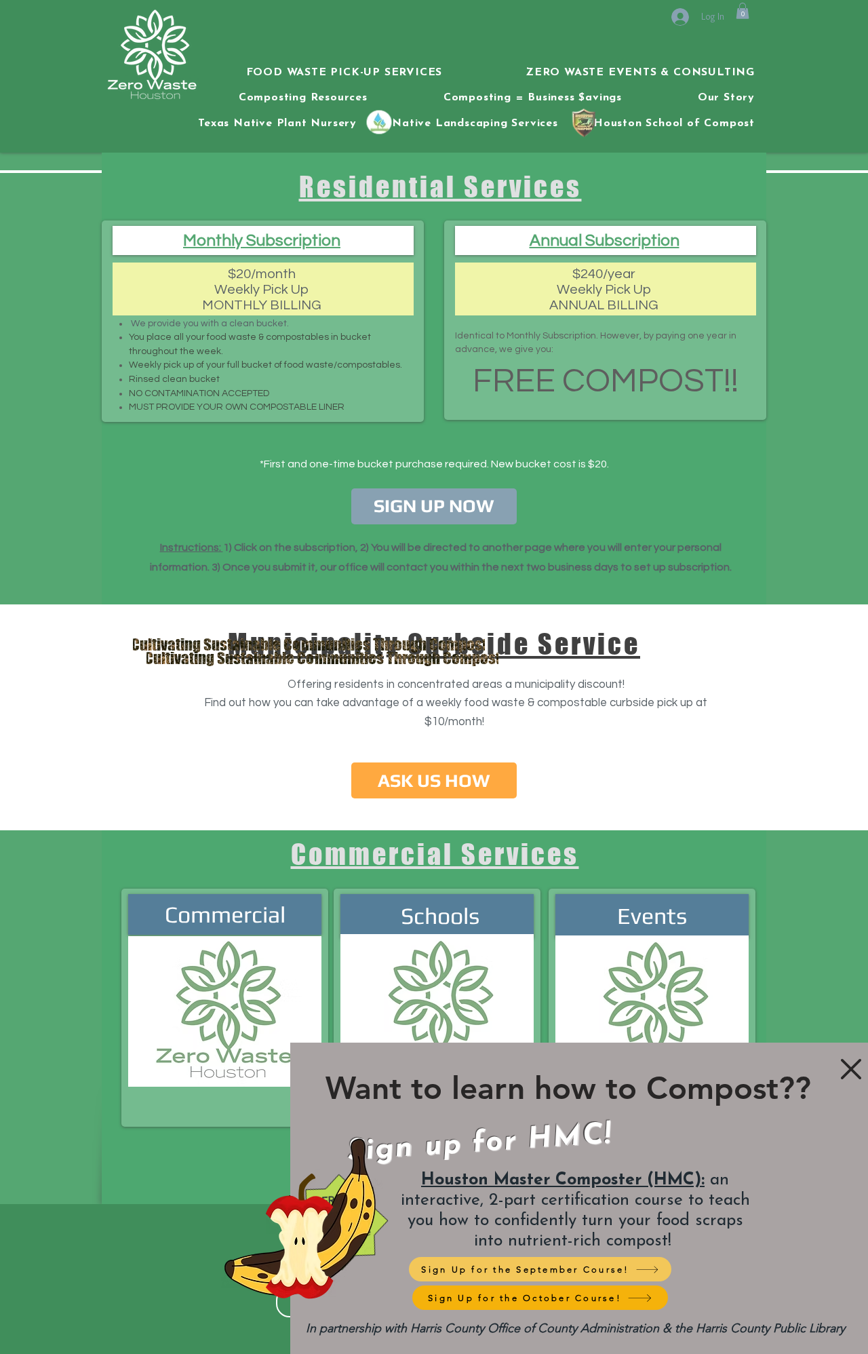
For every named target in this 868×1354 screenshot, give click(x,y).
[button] (851, 1069)
